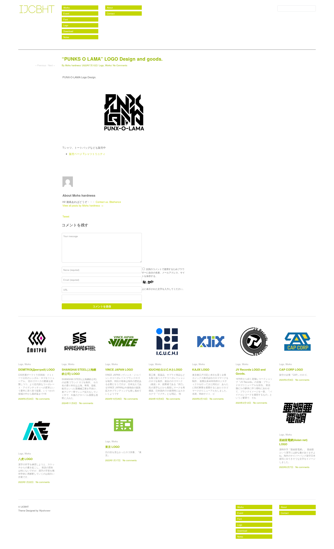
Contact (111, 13)
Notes (66, 37)
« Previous (40, 65)
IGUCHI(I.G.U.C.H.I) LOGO (165, 370)
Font (65, 19)
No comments (43, 398)
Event (66, 13)
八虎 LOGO (25, 459)
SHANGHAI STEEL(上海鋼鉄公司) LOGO (79, 372)
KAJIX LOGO (200, 370)
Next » (51, 65)
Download (68, 31)
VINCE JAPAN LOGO (119, 370)
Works (66, 7)
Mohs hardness (73, 65)
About (110, 7)
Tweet (65, 216)
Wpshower (44, 510)
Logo (65, 25)
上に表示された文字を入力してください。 (163, 288)
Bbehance (115, 202)
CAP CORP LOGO (291, 370)
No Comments (120, 65)
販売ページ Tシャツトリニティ (87, 154)
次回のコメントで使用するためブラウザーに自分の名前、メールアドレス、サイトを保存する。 (163, 272)
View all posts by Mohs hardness (82, 205)
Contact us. (102, 202)
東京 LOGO (112, 447)
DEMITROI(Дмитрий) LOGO (36, 370)
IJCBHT (25, 17)
